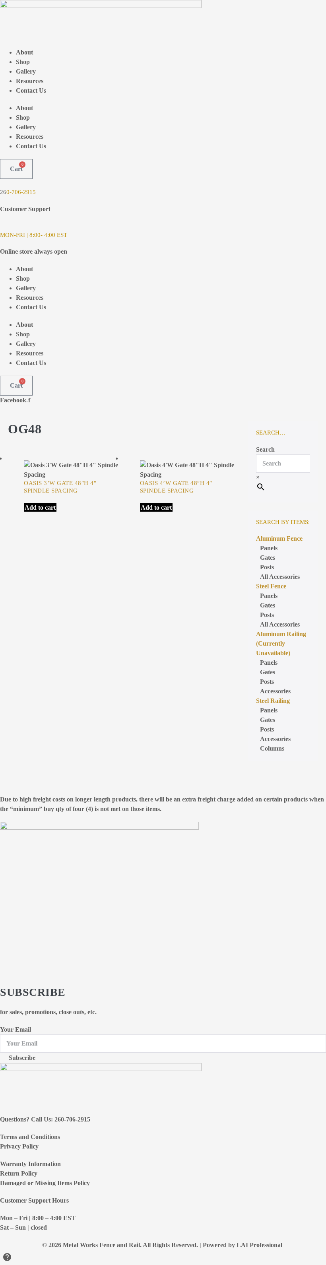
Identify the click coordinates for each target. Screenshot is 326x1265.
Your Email (15, 1029)
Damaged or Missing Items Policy (45, 1183)
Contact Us (31, 90)
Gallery (26, 71)
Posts (267, 567)
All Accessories (280, 576)
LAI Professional (260, 1245)
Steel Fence (271, 586)
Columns (272, 748)
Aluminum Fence (279, 538)
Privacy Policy (19, 1146)
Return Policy (18, 1173)
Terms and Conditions (30, 1136)
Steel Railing (273, 700)
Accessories (275, 738)
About (24, 52)
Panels (268, 548)
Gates (267, 557)
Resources (29, 81)
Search (265, 449)
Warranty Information (30, 1163)
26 (3, 192)
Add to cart (40, 507)
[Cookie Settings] (7, 1258)
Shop (23, 61)
